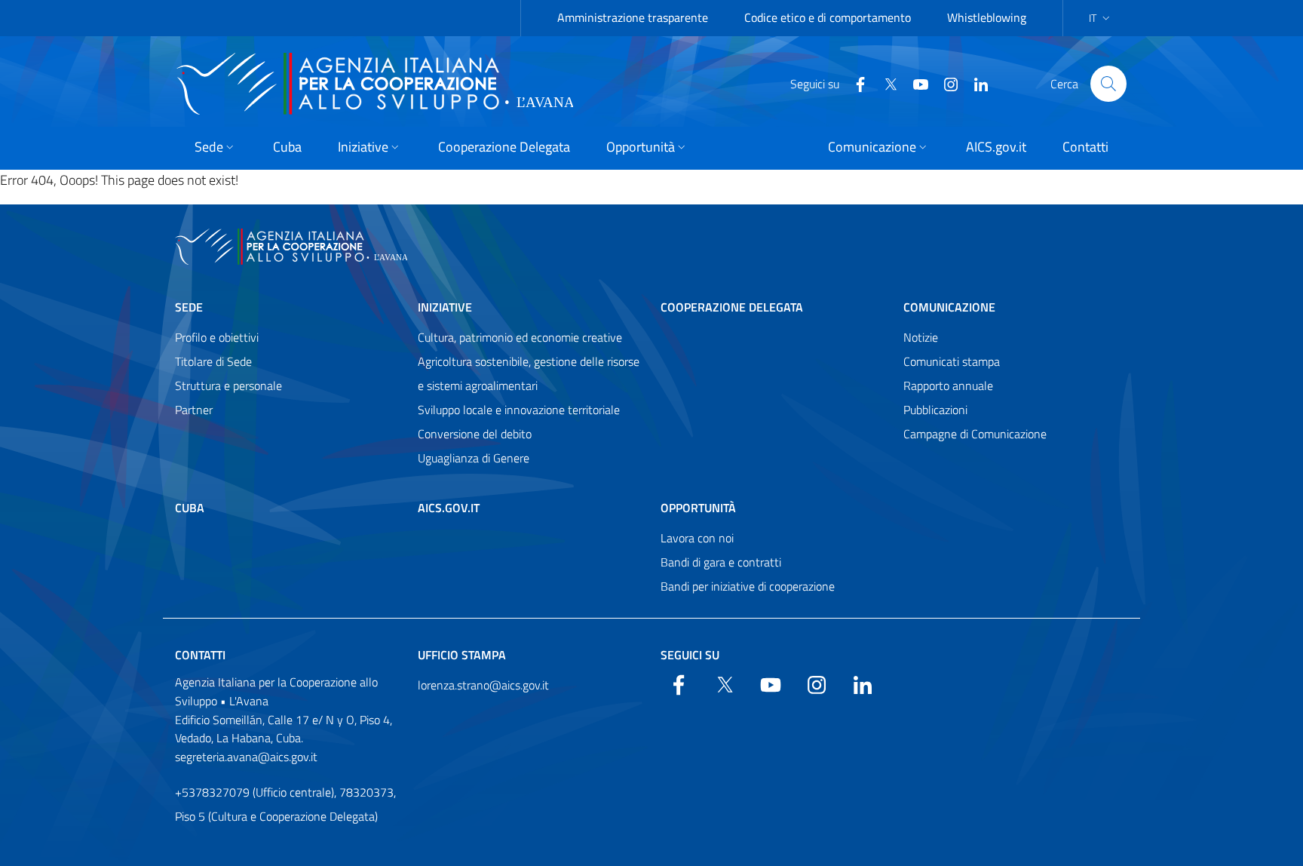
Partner (194, 410)
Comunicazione (949, 307)
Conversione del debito (475, 434)
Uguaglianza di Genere (473, 458)
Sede (189, 307)
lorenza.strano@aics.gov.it (483, 685)
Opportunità (698, 508)
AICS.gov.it (449, 508)
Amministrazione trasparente (632, 17)
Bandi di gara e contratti (721, 562)
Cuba (189, 508)
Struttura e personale (228, 385)
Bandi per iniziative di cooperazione (748, 586)
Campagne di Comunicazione (975, 434)
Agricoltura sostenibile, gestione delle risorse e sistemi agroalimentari (528, 373)
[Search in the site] (1108, 84)
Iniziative (445, 307)
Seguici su (690, 655)
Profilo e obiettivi (217, 337)
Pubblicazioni (935, 410)
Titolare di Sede (213, 361)
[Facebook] (854, 83)
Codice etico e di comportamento (827, 17)
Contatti (200, 655)
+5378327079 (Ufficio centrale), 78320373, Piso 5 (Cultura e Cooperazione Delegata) (285, 804)
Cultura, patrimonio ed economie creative (520, 337)
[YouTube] (915, 83)
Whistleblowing (986, 17)
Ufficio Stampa (462, 655)
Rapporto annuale (948, 385)
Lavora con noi (697, 538)
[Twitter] (884, 83)
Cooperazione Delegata (732, 307)
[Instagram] (945, 83)
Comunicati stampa (951, 361)
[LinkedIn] (975, 83)
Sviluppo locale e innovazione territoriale (519, 410)
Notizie (920, 337)
